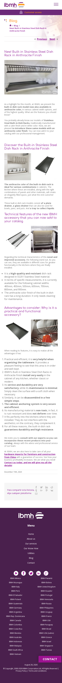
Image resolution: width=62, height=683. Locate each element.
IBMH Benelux (15, 633)
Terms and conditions (37, 671)
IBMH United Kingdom (46, 586)
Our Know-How (31, 548)
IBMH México (15, 578)
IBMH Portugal (46, 595)
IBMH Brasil (46, 629)
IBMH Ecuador (46, 591)
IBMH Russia (46, 603)
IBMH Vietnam (15, 654)
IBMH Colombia (15, 624)
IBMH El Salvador (15, 595)
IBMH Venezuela (46, 599)
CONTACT (50, 659)
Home (31, 534)
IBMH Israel (46, 641)
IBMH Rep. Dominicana (15, 616)
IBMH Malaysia (15, 645)
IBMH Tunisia (46, 650)
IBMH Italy (16, 586)
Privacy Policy (21, 671)
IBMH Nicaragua (15, 582)
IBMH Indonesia (15, 641)
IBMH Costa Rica (15, 629)
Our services (31, 543)
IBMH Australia (15, 637)
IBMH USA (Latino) (46, 633)
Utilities (31, 553)
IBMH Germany (15, 608)
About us (31, 538)
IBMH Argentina (15, 612)
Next (52, 39)
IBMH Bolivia (46, 582)
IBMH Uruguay (46, 612)
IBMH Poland (15, 599)
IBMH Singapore (46, 645)
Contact (31, 562)
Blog (16, 25)
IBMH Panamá (46, 578)
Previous (42, 39)
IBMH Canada (15, 620)
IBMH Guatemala (15, 603)
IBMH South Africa (15, 650)
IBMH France (46, 616)
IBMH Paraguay (46, 624)
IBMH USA (47, 620)
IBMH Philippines (46, 608)
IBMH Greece (46, 637)
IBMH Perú (15, 591)
